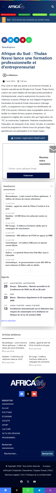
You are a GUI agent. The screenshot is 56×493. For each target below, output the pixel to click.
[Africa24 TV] (16, 6)
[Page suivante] (31, 270)
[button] (4, 40)
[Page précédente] (26, 270)
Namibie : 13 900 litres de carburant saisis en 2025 (12, 358)
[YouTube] (34, 394)
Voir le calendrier (8, 320)
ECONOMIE (7, 416)
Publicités (17, 470)
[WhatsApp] (28, 490)
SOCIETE (6, 421)
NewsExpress (8, 47)
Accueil (5, 408)
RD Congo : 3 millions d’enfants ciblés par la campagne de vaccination (39, 359)
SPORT (5, 425)
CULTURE (6, 429)
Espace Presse (40, 470)
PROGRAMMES (8, 437)
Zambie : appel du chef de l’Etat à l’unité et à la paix (39, 344)
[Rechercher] (52, 7)
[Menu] (3, 7)
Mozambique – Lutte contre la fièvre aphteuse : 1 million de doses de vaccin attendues (14, 345)
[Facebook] (21, 394)
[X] (28, 394)
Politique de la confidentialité (39, 475)
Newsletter (27, 470)
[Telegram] (39, 490)
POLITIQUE (7, 412)
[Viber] (50, 490)
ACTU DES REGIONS (11, 433)
